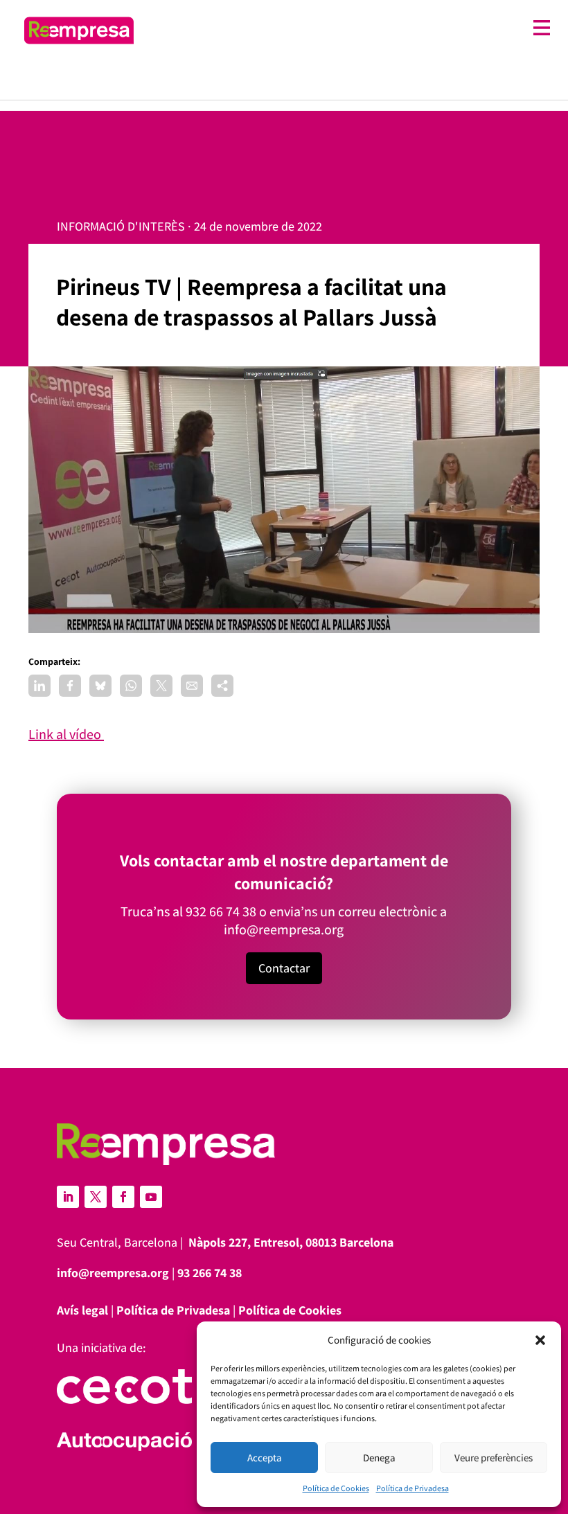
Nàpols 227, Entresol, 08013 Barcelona (290, 1242)
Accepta (264, 1457)
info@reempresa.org (284, 929)
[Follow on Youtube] (151, 1197)
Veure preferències (493, 1457)
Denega (379, 1457)
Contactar (284, 968)
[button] (540, 1340)
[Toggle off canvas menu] (349, 28)
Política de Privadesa (412, 1488)
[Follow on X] (96, 1197)
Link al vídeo (66, 734)
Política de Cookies (336, 1488)
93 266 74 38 (209, 1273)
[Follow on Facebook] (123, 1197)
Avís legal (82, 1310)
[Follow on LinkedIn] (68, 1197)
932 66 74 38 (221, 911)
